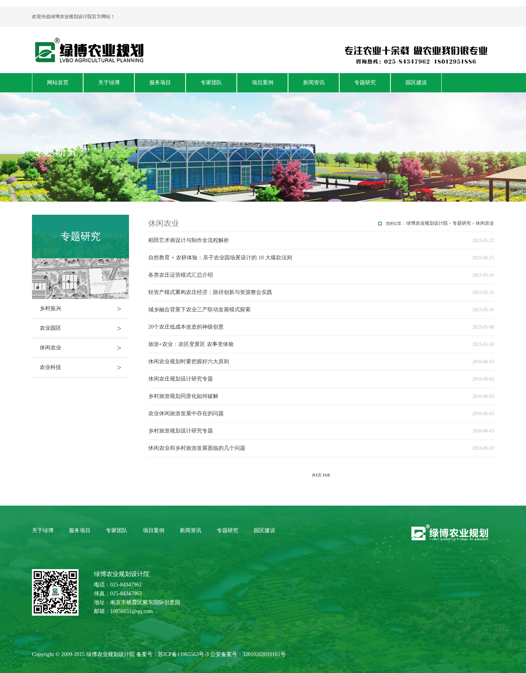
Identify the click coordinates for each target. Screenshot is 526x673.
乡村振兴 (80, 308)
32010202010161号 (264, 654)
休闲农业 (80, 348)
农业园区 (80, 328)
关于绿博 (109, 82)
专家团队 (211, 82)
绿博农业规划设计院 (427, 223)
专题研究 (365, 82)
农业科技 (80, 367)
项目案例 (262, 82)
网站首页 (58, 82)
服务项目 (160, 82)
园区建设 (416, 82)
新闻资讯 (314, 82)
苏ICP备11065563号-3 (183, 654)
